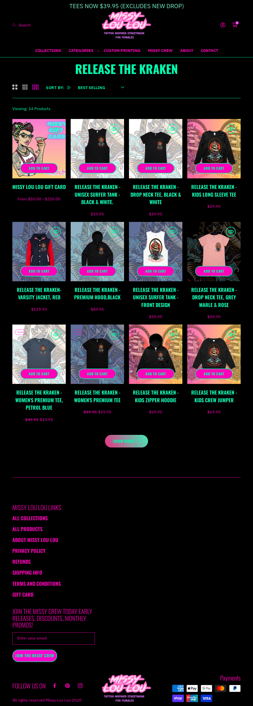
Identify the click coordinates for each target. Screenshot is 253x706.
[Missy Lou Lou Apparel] (126, 25)
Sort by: (55, 88)
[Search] (15, 25)
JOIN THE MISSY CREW (34, 656)
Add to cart (39, 168)
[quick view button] (56, 129)
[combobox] (28, 25)
